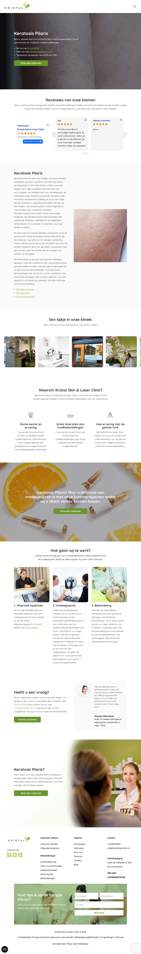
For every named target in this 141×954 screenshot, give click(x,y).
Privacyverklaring (40, 937)
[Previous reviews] (54, 134)
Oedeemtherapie (48, 870)
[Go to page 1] (87, 153)
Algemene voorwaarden (62, 937)
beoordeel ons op (31, 141)
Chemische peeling (25, 296)
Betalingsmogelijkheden (87, 937)
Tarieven (78, 856)
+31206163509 (113, 844)
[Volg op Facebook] (9, 855)
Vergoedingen (107, 937)
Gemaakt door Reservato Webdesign (70, 943)
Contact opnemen (27, 719)
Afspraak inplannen (31, 63)
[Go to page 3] (91, 153)
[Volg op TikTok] (20, 855)
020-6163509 (33, 48)
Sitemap (120, 937)
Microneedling (23, 293)
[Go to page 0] (85, 153)
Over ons (78, 852)
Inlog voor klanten (49, 844)
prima (95, 129)
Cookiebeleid (24, 937)
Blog (76, 864)
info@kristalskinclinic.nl (41, 51)
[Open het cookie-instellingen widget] (4, 949)
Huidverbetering (48, 862)
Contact (78, 860)
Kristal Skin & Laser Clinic (30, 129)
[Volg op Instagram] (15, 855)
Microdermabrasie (25, 289)
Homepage (79, 844)
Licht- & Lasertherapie (51, 866)
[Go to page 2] (89, 153)
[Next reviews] (124, 134)
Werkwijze (79, 848)
